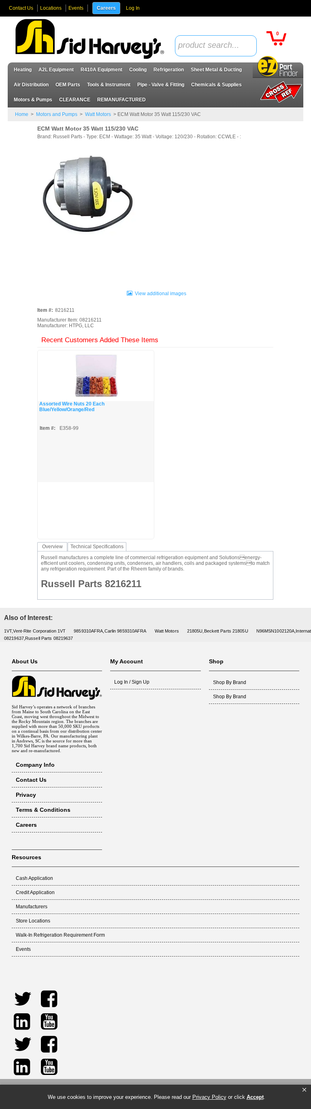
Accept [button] (255, 1097)
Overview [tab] (52, 546)
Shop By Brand (229, 682)
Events (75, 8)
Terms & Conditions (43, 810)
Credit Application (35, 892)
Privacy (26, 795)
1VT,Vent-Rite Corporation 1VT (35, 631)
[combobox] (216, 45)
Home (21, 114)
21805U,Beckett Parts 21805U (217, 631)
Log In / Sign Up (131, 682)
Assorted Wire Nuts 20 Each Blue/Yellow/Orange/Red (71, 406)
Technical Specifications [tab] (97, 546)
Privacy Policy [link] (209, 1097)
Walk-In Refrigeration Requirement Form (60, 935)
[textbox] (211, 46)
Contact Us (21, 8)
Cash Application (34, 878)
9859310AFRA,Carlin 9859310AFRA (110, 631)
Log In (133, 8)
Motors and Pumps (57, 114)
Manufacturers (31, 907)
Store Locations (33, 921)
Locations (51, 8)
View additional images (160, 293)
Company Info (35, 764)
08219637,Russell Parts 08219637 (38, 638)
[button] (304, 1090)
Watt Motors (98, 114)
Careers (106, 8)
